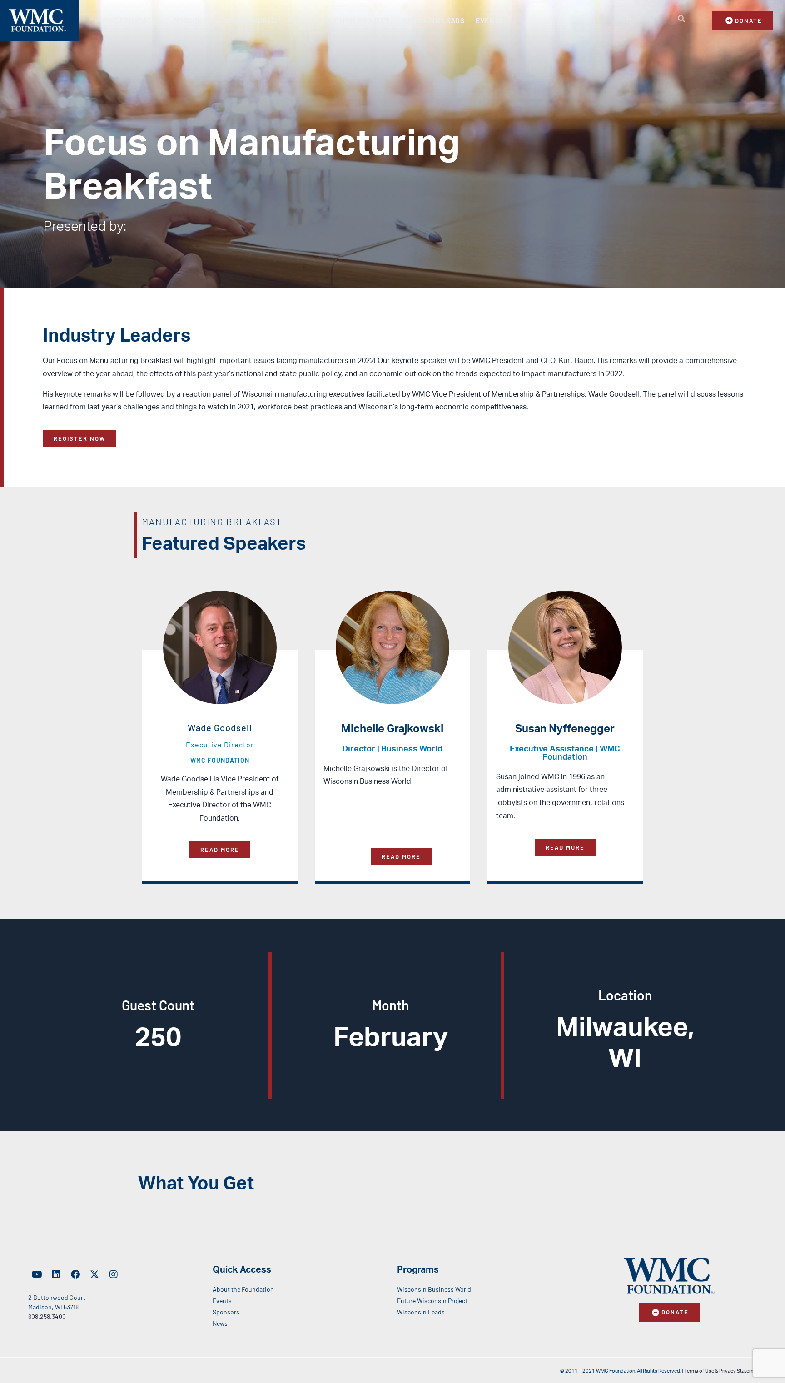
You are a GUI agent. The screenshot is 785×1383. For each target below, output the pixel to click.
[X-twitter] (94, 1274)
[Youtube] (37, 1274)
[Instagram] (113, 1274)
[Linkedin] (56, 1274)
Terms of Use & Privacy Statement (722, 1370)
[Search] (681, 18)
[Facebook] (75, 1274)
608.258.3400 (47, 1316)
